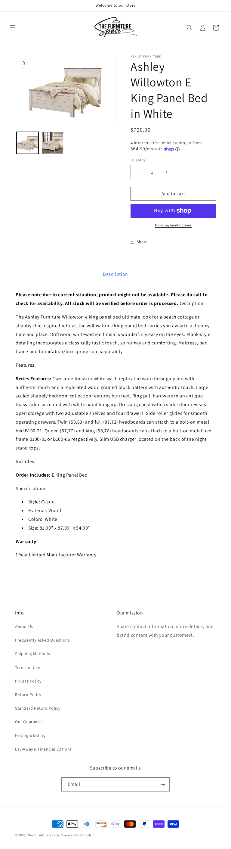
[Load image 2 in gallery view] (52, 143)
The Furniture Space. (43, 835)
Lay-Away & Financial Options (43, 749)
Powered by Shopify (76, 835)
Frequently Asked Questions (42, 640)
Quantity (138, 160)
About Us (24, 626)
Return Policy (28, 694)
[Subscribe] (162, 784)
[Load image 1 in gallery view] (27, 143)
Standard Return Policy (37, 708)
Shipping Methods (32, 653)
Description (115, 274)
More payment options (173, 225)
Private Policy (28, 681)
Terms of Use (27, 667)
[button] (12, 27)
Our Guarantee (29, 721)
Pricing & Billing (30, 735)
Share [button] (142, 241)
